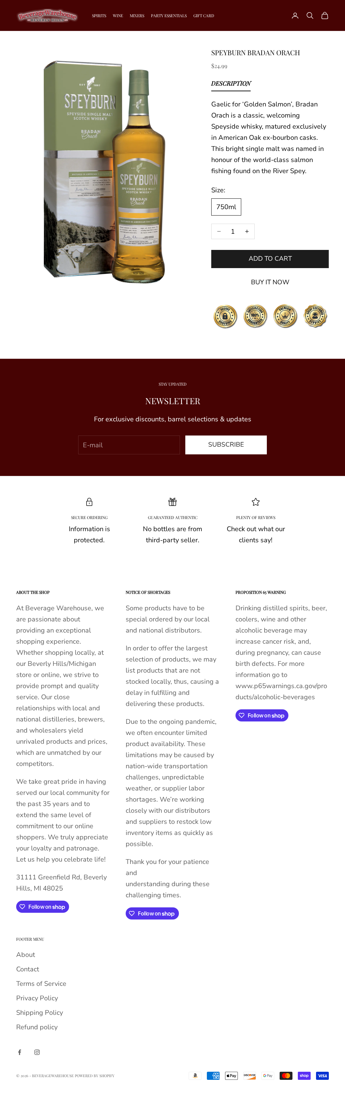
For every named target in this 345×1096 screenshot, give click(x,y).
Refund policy (37, 1027)
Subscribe (226, 444)
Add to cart (270, 258)
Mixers (137, 15)
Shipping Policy (39, 1012)
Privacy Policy (37, 998)
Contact (27, 969)
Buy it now (270, 282)
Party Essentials (169, 15)
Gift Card (203, 15)
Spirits (99, 15)
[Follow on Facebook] (19, 1052)
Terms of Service (41, 983)
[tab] (231, 84)
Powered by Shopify (95, 1075)
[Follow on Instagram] (37, 1052)
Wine (118, 15)
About (25, 954)
